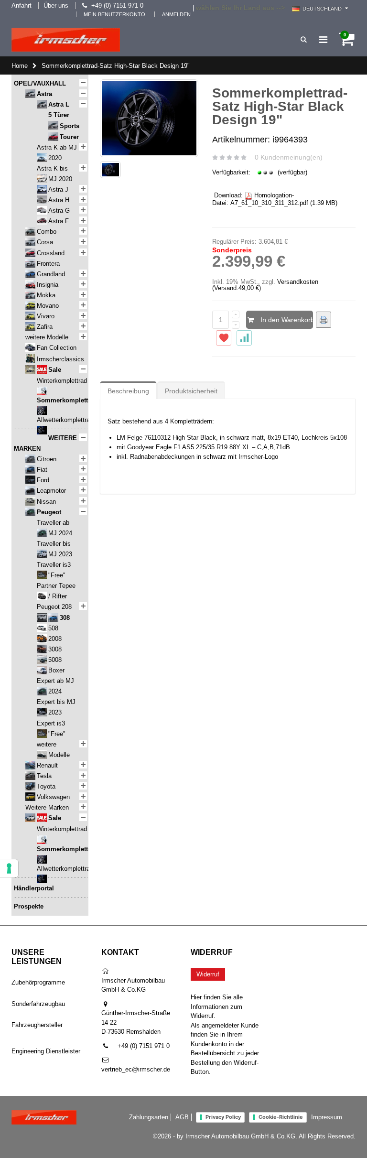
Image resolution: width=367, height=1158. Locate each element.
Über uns (55, 5)
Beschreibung (128, 391)
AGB (182, 1117)
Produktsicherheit (191, 391)
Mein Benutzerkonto (114, 14)
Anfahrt (21, 5)
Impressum (326, 1117)
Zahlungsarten (148, 1117)
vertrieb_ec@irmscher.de (135, 1069)
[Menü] (323, 39)
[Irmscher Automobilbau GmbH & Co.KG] (65, 40)
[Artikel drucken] (323, 320)
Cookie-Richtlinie (281, 1117)
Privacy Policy (223, 1117)
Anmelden (176, 14)
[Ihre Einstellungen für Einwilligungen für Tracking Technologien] (9, 868)
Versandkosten (297, 281)
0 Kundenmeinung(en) (289, 157)
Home (19, 65)
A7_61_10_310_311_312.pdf (269, 202)
